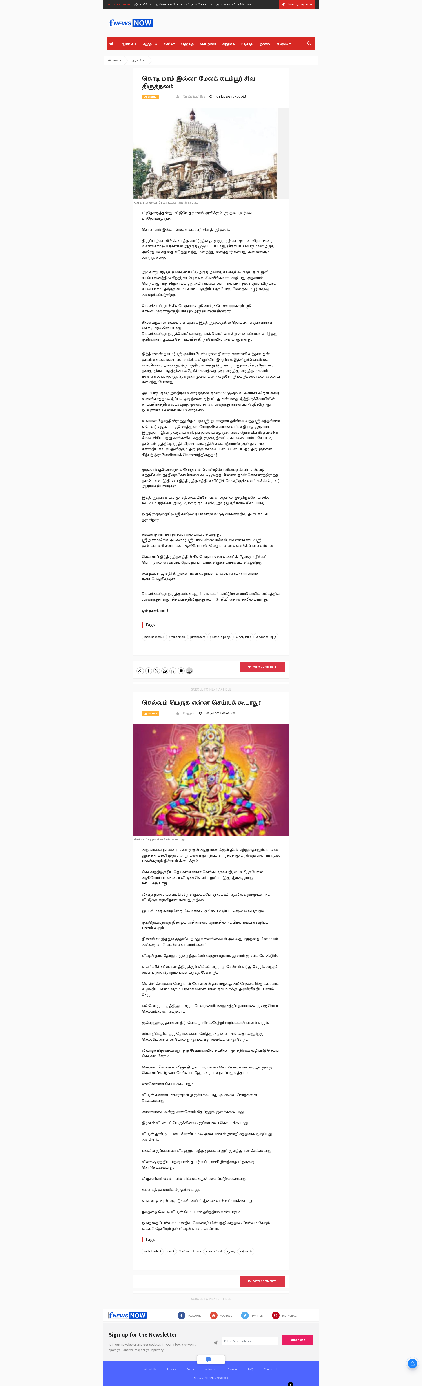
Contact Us (271, 1369)
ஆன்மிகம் (128, 44)
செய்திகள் (208, 44)
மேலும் (282, 44)
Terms (190, 1369)
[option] (168, 4)
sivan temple (177, 636)
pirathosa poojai (220, 636)
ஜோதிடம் (150, 44)
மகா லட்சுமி (214, 1251)
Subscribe (297, 1340)
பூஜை (231, 1251)
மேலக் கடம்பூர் (266, 636)
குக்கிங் (265, 44)
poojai (170, 1251)
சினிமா (169, 44)
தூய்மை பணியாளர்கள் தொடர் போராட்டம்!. (166, 4)
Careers (233, 1369)
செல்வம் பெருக (190, 1251)
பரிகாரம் (246, 1251)
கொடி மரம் (243, 636)
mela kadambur (154, 636)
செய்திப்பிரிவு (192, 97)
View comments (263, 666)
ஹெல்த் (187, 44)
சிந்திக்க (228, 44)
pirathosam (197, 636)
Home (117, 60)
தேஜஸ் (187, 713)
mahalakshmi (152, 1251)
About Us (150, 1369)
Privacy (171, 1369)
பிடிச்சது (247, 44)
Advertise (211, 1369)
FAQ (250, 1369)
